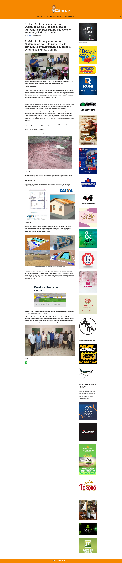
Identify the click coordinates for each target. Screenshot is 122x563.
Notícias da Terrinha (55, 16)
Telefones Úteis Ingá (68, 16)
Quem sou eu (44, 16)
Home (37, 16)
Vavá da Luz (28, 35)
